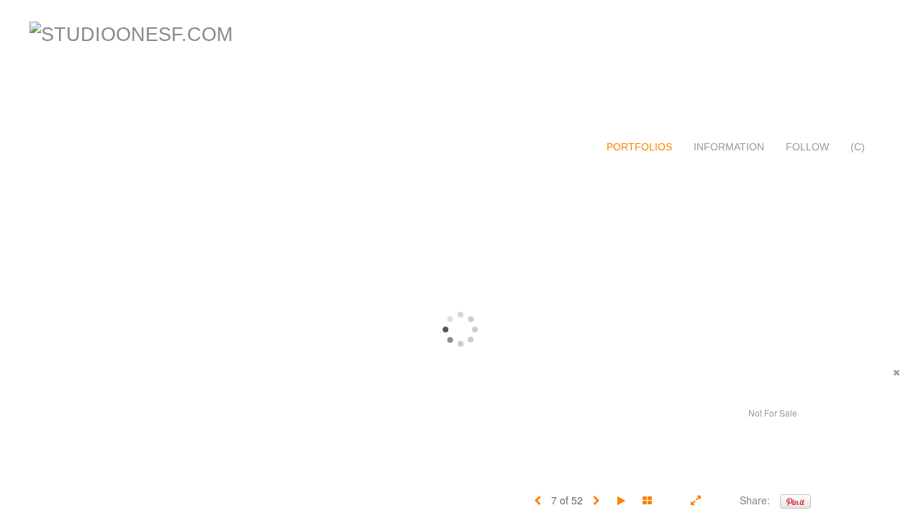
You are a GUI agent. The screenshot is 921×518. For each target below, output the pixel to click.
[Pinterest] (795, 500)
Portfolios (639, 147)
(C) (857, 147)
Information (729, 147)
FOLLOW (807, 147)
